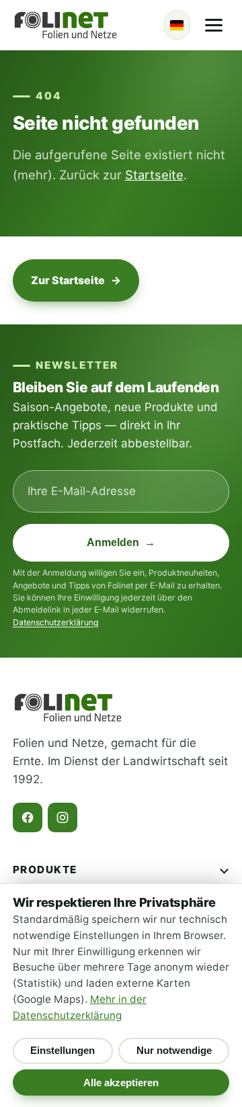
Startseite (154, 174)
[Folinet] (65, 25)
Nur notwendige (174, 1050)
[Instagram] (62, 817)
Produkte (45, 869)
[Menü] (213, 24)
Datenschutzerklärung (55, 622)
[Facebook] (27, 817)
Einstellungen (62, 1050)
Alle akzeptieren (121, 1082)
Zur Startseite (76, 280)
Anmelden (121, 542)
